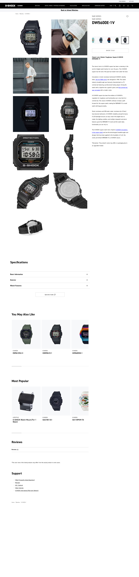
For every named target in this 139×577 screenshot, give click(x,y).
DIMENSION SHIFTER (100, 5)
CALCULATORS (73, 5)
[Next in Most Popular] (87, 409)
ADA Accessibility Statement (8, 1)
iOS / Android (19, 485)
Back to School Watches (69, 10)
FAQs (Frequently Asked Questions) (25, 480)
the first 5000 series (101, 80)
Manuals (17, 483)
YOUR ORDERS (122, 1)
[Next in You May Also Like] (87, 343)
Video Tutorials (19, 488)
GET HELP (131, 1)
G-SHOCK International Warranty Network (26, 490)
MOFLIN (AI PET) (86, 5)
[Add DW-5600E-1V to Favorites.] (127, 16)
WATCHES (37, 5)
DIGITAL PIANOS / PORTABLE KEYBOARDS (55, 5)
